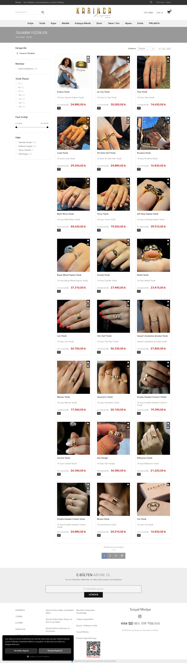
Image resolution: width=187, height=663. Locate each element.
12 (21, 103)
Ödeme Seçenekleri (84, 619)
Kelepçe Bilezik (83, 23)
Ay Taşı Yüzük (103, 92)
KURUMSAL (20, 610)
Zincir (99, 23)
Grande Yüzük (103, 275)
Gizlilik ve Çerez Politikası (39, 657)
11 (21, 99)
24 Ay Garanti (26, 150)
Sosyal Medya (82, 632)
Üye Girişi (148, 13)
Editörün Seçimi (27, 146)
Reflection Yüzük (144, 458)
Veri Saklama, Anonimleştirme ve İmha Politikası (43, 2)
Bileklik (65, 23)
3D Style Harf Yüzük (106, 153)
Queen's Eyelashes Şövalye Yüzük (152, 336)
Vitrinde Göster (27, 142)
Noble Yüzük (143, 275)
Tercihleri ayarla (21, 651)
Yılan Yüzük (142, 92)
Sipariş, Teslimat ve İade (86, 626)
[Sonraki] (116, 556)
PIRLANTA (154, 23)
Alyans (128, 23)
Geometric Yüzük (105, 397)
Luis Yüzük (62, 336)
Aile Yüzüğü (102, 458)
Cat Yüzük (141, 519)
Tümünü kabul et (54, 651)
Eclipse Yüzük (63, 92)
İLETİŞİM (19, 623)
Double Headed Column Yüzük (71, 519)
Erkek (140, 23)
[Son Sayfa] (122, 556)
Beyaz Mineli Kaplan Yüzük (69, 275)
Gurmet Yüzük (63, 458)
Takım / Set (114, 23)
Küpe (53, 23)
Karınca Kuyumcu (27, 69)
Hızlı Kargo (25, 154)
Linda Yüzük (62, 153)
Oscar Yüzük (102, 214)
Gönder (93, 595)
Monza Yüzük (103, 519)
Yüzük (42, 23)
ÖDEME (18, 617)
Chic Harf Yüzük (104, 336)
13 (21, 107)
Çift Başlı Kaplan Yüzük (147, 214)
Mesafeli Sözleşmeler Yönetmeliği (85, 611)
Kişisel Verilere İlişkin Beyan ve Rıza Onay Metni (59, 620)
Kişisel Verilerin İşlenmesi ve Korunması (58, 629)
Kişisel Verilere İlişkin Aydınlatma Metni (60, 611)
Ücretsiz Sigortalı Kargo (86, 638)
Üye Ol (160, 13)
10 (21, 95)
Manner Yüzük (63, 397)
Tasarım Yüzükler (27, 53)
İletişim (18, 2)
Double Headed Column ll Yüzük (151, 397)
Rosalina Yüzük (144, 153)
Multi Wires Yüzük (65, 214)
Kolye (31, 23)
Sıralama (132, 49)
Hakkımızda (20, 629)
